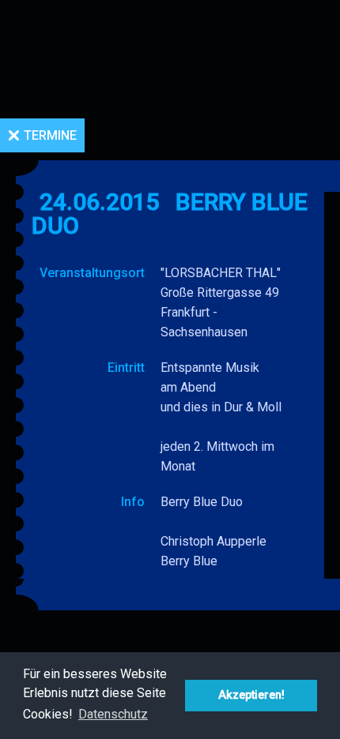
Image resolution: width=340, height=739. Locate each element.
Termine (50, 135)
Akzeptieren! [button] (251, 695)
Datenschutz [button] (113, 714)
